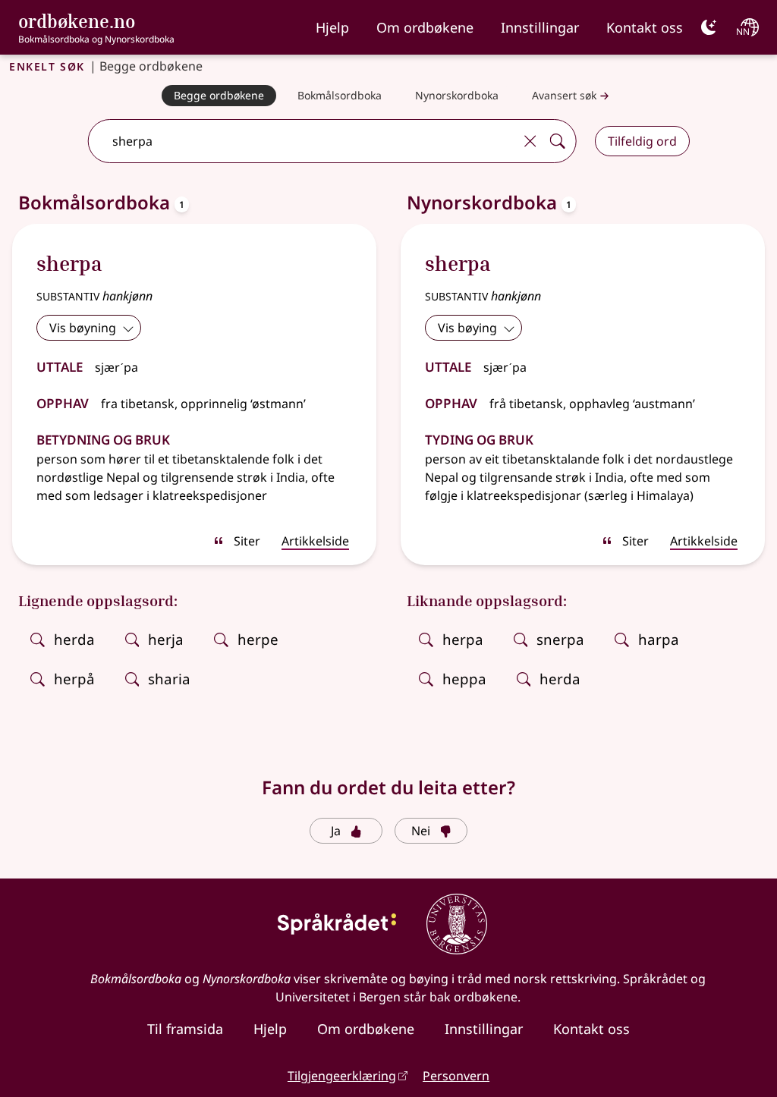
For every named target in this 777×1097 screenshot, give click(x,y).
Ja (336, 830)
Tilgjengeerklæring (342, 1075)
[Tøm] (530, 141)
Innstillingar (540, 27)
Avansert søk (564, 95)
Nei (420, 830)
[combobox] (302, 141)
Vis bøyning (82, 327)
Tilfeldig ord (642, 141)
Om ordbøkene (424, 27)
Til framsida (185, 1029)
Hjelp (332, 27)
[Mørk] (708, 27)
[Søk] (557, 141)
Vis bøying (467, 327)
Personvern (456, 1075)
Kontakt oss (644, 27)
